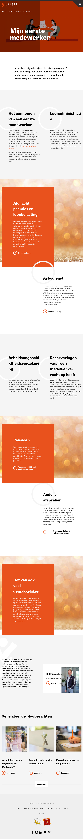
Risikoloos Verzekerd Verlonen (33, 808)
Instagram (36, 832)
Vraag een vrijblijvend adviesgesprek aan (27, 468)
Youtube (45, 832)
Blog (10, 11)
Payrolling (49, 808)
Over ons (58, 808)
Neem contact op (25, 253)
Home (4, 11)
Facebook (32, 832)
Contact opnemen (58, 683)
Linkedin (40, 832)
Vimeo (49, 832)
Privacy (41, 813)
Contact (66, 808)
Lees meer (41, 784)
